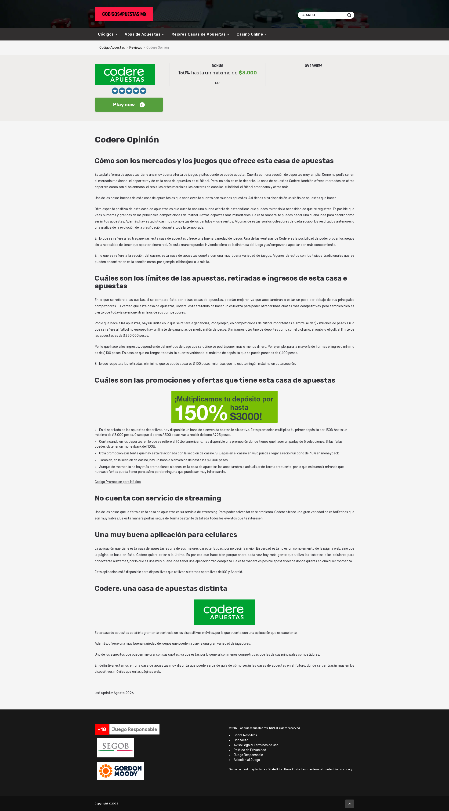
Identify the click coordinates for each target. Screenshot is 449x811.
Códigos (106, 34)
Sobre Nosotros (245, 735)
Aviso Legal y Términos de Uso (256, 745)
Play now (124, 104)
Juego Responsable (248, 755)
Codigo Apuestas (112, 48)
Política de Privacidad (250, 750)
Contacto (241, 740)
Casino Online (250, 34)
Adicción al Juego (247, 760)
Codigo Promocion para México (118, 482)
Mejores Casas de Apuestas (198, 34)
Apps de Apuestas (142, 34)
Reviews (135, 48)
